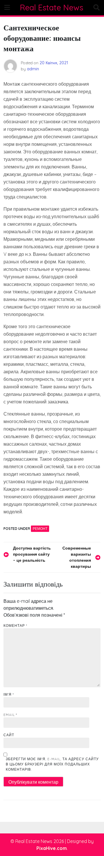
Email (10, 714)
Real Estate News (51, 7)
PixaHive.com (51, 848)
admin (33, 68)
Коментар (15, 625)
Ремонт (40, 528)
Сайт (8, 735)
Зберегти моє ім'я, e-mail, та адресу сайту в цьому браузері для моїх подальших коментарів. (52, 764)
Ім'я (8, 694)
